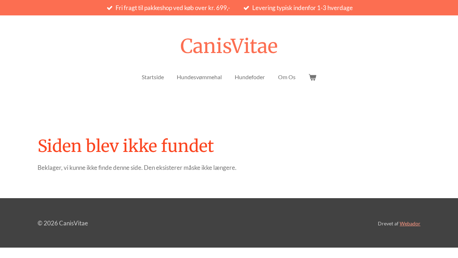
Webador (410, 223)
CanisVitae (229, 46)
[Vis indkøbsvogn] (312, 77)
